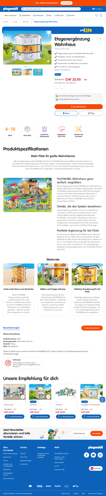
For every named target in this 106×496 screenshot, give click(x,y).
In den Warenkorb (78, 107)
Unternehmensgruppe (11, 453)
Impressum (7, 457)
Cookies (76, 493)
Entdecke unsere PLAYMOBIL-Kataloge (43, 455)
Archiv (57, 466)
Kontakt (23, 453)
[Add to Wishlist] (100, 38)
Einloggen (98, 9)
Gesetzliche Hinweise (95, 493)
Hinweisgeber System (8, 474)
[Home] (10, 9)
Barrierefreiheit (8, 478)
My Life (26, 22)
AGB (83, 493)
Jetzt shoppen (66, 3)
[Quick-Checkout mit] (66, 113)
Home (5, 22)
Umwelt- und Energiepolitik (8, 465)
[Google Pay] (91, 113)
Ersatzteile (24, 464)
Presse (5, 461)
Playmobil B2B (59, 470)
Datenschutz (65, 493)
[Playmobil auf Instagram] (100, 455)
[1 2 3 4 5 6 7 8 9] (79, 88)
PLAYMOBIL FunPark (61, 453)
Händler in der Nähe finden (60, 458)
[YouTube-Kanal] (93, 455)
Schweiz (97, 468)
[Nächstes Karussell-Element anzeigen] (46, 47)
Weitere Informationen (62, 70)
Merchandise (59, 462)
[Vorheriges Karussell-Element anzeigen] (9, 47)
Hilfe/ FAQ (23, 457)
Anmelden (96, 433)
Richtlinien (7, 470)
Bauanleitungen (11, 327)
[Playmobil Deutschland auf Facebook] (86, 455)
